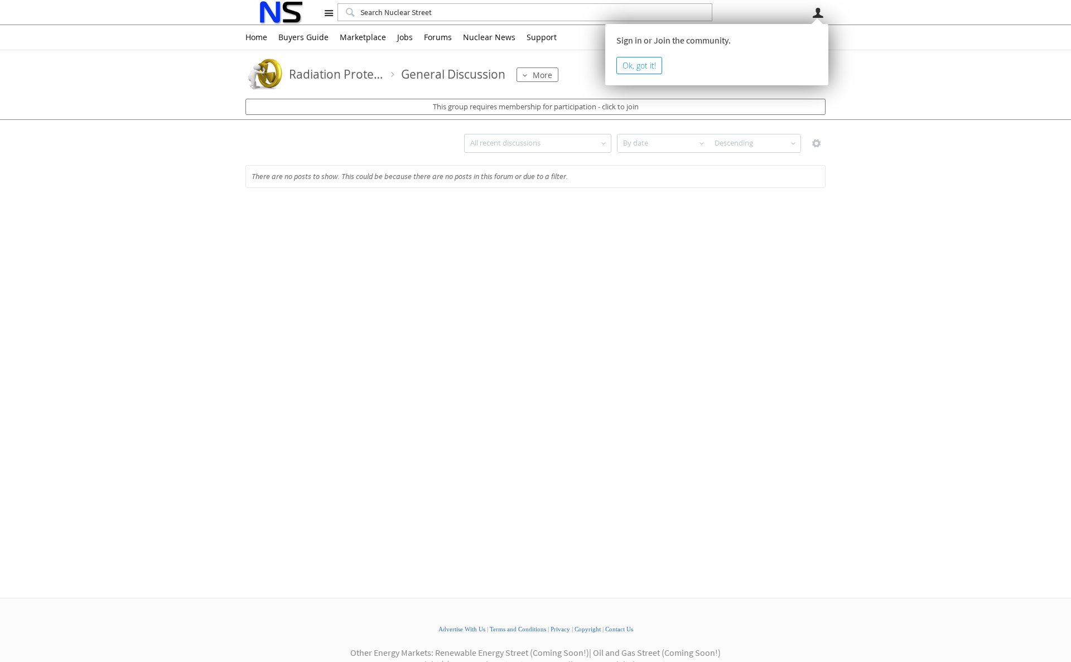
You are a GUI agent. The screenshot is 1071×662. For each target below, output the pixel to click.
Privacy (560, 629)
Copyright (588, 629)
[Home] (280, 12)
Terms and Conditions (518, 629)
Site (328, 13)
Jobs (405, 37)
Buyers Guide (303, 37)
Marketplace (363, 37)
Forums (438, 37)
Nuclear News (489, 37)
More (542, 75)
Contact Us (619, 629)
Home (256, 37)
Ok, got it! (639, 65)
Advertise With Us (461, 629)
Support (542, 37)
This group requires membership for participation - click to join (536, 107)
